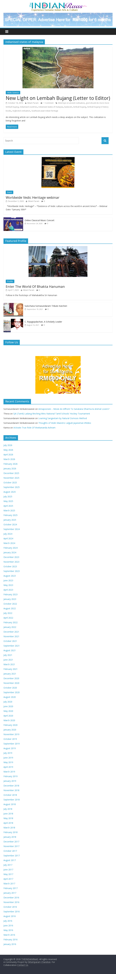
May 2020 (8, 711)
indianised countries (28, 107)
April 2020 (8, 715)
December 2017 (11, 841)
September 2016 (11, 911)
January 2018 (9, 836)
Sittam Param (33, 103)
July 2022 (7, 613)
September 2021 (11, 645)
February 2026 (10, 463)
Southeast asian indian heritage (44, 111)
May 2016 (8, 930)
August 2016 (9, 916)
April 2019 (8, 767)
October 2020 (10, 687)
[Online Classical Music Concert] (13, 219)
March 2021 (9, 664)
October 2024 (10, 524)
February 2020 (10, 725)
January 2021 (9, 673)
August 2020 (9, 697)
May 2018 (8, 818)
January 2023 (9, 599)
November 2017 (11, 846)
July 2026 (7, 445)
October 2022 (10, 603)
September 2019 (11, 743)
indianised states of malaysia (50, 107)
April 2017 (8, 878)
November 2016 (11, 902)
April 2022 (8, 617)
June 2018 (8, 813)
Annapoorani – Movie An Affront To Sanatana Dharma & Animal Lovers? (73, 409)
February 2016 (10, 939)
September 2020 (11, 692)
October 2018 (10, 794)
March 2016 (9, 934)
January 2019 (9, 781)
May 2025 (8, 501)
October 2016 (10, 906)
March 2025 (9, 510)
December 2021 (11, 631)
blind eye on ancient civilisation (71, 103)
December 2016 (11, 897)
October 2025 (10, 482)
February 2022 (10, 622)
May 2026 (8, 449)
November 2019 (11, 734)
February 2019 (10, 776)
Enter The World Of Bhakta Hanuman (35, 286)
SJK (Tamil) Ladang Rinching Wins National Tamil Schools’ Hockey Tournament (51, 413)
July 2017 (7, 864)
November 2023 (11, 561)
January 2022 (9, 627)
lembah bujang (79, 107)
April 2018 (8, 822)
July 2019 (7, 753)
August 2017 (9, 860)
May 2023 (8, 585)
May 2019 (8, 762)
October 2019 (10, 739)
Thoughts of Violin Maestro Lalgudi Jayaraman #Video (64, 422)
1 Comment (48, 103)
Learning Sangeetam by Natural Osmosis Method (62, 418)
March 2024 (9, 543)
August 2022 (9, 608)
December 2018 (11, 785)
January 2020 (9, 729)
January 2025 (9, 519)
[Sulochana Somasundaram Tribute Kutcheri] (13, 304)
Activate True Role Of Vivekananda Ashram (34, 427)
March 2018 (9, 827)
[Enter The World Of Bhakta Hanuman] (58, 247)
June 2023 (8, 580)
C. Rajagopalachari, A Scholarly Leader (43, 321)
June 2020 (8, 706)
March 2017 (9, 883)
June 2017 (8, 869)
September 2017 (11, 855)
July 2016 (7, 920)
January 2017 (9, 892)
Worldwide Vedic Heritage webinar (32, 197)
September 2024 (11, 529)
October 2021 (10, 641)
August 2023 (9, 575)
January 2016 (9, 944)
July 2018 (7, 808)
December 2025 (11, 473)
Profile (10, 281)
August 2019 (9, 748)
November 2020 (11, 683)
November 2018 (11, 790)
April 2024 (8, 538)
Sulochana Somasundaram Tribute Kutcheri (46, 305)
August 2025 (9, 491)
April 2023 (8, 589)
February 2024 (10, 547)
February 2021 (10, 669)
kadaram (68, 107)
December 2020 (11, 678)
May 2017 (8, 874)
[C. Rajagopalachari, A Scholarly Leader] (13, 320)
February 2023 (10, 594)
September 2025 (11, 487)
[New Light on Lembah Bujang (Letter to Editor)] (58, 48)
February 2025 (10, 515)
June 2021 (8, 659)
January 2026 (9, 468)
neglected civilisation (21, 111)
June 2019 (8, 757)
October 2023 (10, 566)
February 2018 (10, 832)
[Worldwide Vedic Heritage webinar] (58, 158)
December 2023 (11, 557)
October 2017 (10, 850)
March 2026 (9, 459)
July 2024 (7, 533)
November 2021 (11, 636)
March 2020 (9, 720)
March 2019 (9, 771)
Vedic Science (13, 92)
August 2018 (9, 804)
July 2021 (7, 655)
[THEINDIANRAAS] (58, 3)
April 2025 (8, 505)
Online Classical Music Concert (39, 220)
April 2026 (8, 454)
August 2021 (9, 650)
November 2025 (11, 477)
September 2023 (11, 571)
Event (9, 192)
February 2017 (10, 888)
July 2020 (7, 701)
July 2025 (7, 496)
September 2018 (11, 799)
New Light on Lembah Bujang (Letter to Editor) (58, 98)
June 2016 (8, 925)
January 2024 (9, 552)
